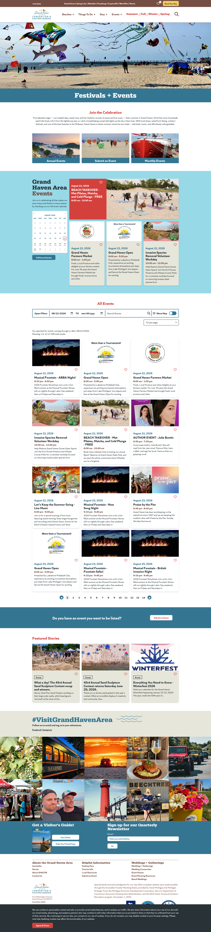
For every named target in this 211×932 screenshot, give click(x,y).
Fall (143, 14)
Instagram (47, 729)
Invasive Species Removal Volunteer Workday (158, 255)
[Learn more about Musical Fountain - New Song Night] (105, 480)
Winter (153, 14)
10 (120, 597)
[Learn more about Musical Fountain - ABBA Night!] (56, 352)
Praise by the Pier (144, 504)
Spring (164, 14)
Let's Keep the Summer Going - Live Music (54, 506)
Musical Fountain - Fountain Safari (95, 569)
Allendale (92, 3)
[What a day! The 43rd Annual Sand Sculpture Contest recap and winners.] (56, 657)
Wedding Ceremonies (141, 869)
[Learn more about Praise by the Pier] (155, 480)
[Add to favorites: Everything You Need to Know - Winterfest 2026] (175, 674)
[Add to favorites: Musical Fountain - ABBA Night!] (76, 369)
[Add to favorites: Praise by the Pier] (175, 496)
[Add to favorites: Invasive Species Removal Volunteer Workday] (175, 244)
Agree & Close (42, 925)
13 (137, 597)
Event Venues (138, 872)
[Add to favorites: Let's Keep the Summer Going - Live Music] (76, 496)
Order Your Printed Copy (65, 843)
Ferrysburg (101, 3)
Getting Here (88, 865)
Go (112, 846)
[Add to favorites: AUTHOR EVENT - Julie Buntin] (175, 429)
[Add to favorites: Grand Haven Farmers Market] (101, 244)
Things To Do (85, 14)
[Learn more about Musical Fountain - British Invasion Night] (155, 543)
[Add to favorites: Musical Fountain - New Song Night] (125, 496)
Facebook (36, 729)
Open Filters (41, 313)
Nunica (132, 3)
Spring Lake (81, 3)
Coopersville (113, 3)
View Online (70, 837)
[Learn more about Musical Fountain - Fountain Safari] (105, 543)
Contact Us (37, 875)
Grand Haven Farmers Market (81, 254)
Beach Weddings (139, 879)
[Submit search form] (148, 313)
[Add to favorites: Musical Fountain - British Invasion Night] (175, 560)
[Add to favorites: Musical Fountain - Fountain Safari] (125, 560)
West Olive (123, 3)
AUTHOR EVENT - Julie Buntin (153, 437)
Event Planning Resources (143, 875)
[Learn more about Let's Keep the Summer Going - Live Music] (56, 480)
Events (115, 14)
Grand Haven (69, 3)
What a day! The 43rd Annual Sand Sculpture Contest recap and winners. (53, 685)
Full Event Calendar (44, 257)
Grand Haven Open (120, 252)
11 (126, 597)
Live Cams (37, 3)
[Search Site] (176, 14)
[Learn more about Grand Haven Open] (124, 231)
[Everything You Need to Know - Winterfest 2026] (155, 657)
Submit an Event (161, 617)
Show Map (162, 313)
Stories (35, 869)
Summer (132, 14)
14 (143, 597)
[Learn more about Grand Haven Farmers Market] (87, 231)
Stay (102, 14)
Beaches (66, 14)
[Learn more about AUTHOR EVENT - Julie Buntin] (155, 413)
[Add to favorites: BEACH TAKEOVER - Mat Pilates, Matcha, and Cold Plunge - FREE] (101, 182)
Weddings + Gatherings (142, 865)
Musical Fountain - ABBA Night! (55, 377)
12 (131, 597)
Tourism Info (87, 869)
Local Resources (89, 872)
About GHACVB (39, 872)
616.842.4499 (38, 902)
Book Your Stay (171, 3)
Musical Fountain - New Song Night (99, 506)
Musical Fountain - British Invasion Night (149, 569)
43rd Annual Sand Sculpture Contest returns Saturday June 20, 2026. (103, 685)
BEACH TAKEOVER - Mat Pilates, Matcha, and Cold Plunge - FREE (86, 193)
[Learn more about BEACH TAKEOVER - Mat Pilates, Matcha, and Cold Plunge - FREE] (142, 199)
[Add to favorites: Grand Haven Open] (138, 244)
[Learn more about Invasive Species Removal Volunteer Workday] (161, 231)
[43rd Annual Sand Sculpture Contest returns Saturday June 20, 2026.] (105, 657)
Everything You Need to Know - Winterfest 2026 (153, 684)
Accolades (37, 865)
